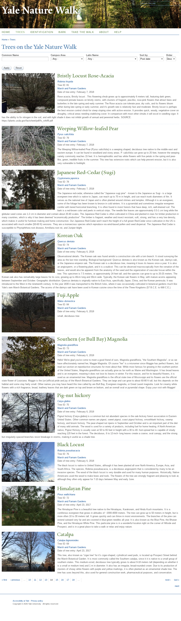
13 (46, 580)
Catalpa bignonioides (68, 540)
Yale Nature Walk (40, 10)
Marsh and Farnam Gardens (71, 88)
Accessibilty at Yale (21, 601)
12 (40, 580)
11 (35, 580)
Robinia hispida (65, 81)
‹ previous (15, 580)
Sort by (144, 55)
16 (62, 580)
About (104, 32)
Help (118, 32)
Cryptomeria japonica (68, 178)
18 (73, 580)
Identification (41, 32)
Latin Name (92, 55)
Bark (62, 32)
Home (5, 39)
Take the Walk (82, 32)
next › (168, 580)
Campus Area (58, 55)
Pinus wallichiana (66, 494)
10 (29, 580)
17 (68, 580)
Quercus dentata (65, 241)
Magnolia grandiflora (67, 345)
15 (57, 580)
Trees (20, 32)
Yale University (12, 3)
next (177, 586)
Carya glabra (63, 401)
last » (176, 580)
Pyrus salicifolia (65, 134)
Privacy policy (37, 601)
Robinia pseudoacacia (68, 450)
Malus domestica (66, 301)
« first (4, 580)
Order (169, 55)
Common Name (10, 55)
